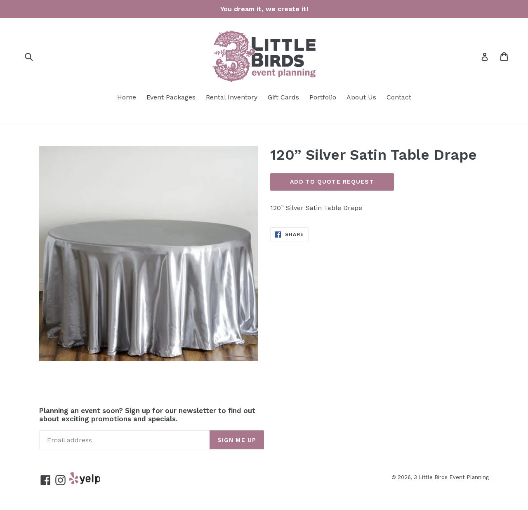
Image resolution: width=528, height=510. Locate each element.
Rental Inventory (231, 97)
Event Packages (171, 97)
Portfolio (322, 97)
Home (126, 97)
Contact (399, 97)
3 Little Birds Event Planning (451, 477)
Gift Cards (283, 97)
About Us (361, 97)
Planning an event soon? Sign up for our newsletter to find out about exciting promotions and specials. (147, 414)
